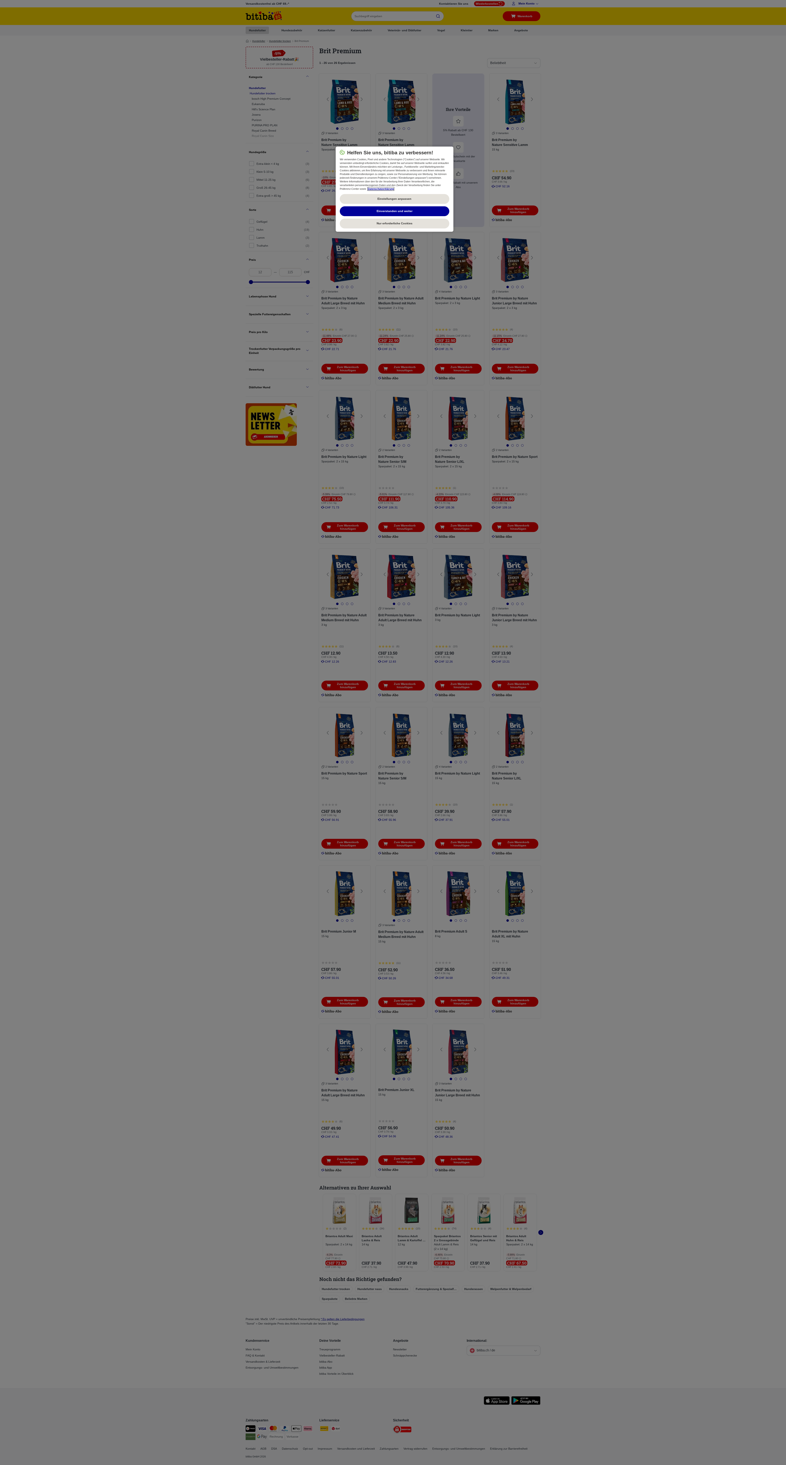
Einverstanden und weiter (394, 211)
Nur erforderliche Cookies (394, 223)
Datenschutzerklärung (381, 189)
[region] (394, 189)
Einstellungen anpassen (394, 198)
